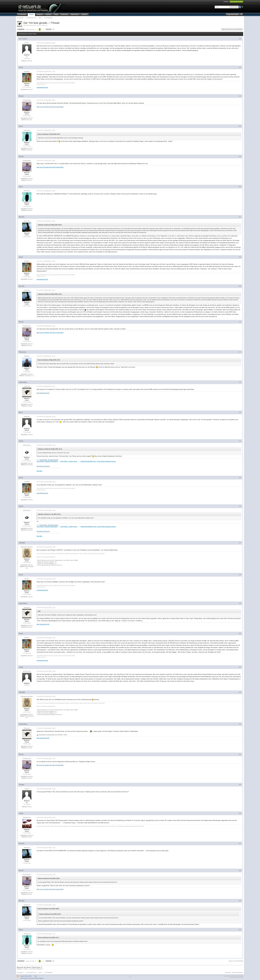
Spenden (84, 14)
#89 (240, 900)
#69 (240, 286)
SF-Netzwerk (22, 14)
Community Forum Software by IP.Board (233, 976)
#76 (240, 506)
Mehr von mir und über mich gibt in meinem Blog (50, 106)
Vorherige (20, 29)
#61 (240, 39)
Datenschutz (75, 14)
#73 (240, 412)
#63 (240, 96)
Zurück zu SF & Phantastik (236, 961)
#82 (240, 692)
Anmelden (226, 1)
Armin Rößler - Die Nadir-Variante (49, 459)
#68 (240, 257)
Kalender (48, 14)
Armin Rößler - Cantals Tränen (68, 461)
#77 (240, 543)
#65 (240, 156)
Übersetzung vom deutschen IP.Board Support (31, 978)
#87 (240, 843)
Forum (31, 14)
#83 (240, 724)
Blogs (56, 14)
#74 (240, 441)
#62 (240, 67)
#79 (240, 603)
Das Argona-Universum (43, 466)
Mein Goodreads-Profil (43, 393)
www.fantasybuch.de (42, 87)
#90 (240, 929)
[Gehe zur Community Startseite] (51, 8)
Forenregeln (228, 972)
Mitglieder (40, 14)
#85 (240, 784)
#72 (240, 382)
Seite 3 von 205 (30, 29)
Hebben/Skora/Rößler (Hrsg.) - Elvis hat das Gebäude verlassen (98, 461)
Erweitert (242, 7)
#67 (240, 217)
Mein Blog (39, 471)
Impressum (64, 14)
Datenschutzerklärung (237, 972)
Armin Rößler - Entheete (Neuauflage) (47, 461)
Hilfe (36, 976)
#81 (240, 667)
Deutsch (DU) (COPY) (26, 976)
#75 (240, 477)
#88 (240, 870)
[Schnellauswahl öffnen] (241, 14)
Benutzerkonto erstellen (236, 1)
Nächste (48, 29)
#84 (240, 754)
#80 (240, 633)
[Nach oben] (130, 976)
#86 (240, 813)
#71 (240, 352)
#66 (240, 186)
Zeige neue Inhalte (232, 14)
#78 (240, 574)
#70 (240, 322)
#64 (240, 126)
